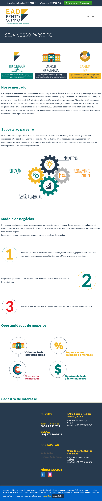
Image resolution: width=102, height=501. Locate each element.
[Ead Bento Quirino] (17, 16)
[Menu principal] (93, 16)
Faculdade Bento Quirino (51, 457)
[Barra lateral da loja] (88, 16)
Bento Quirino (47, 453)
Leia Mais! (47, 496)
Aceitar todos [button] (57, 496)
